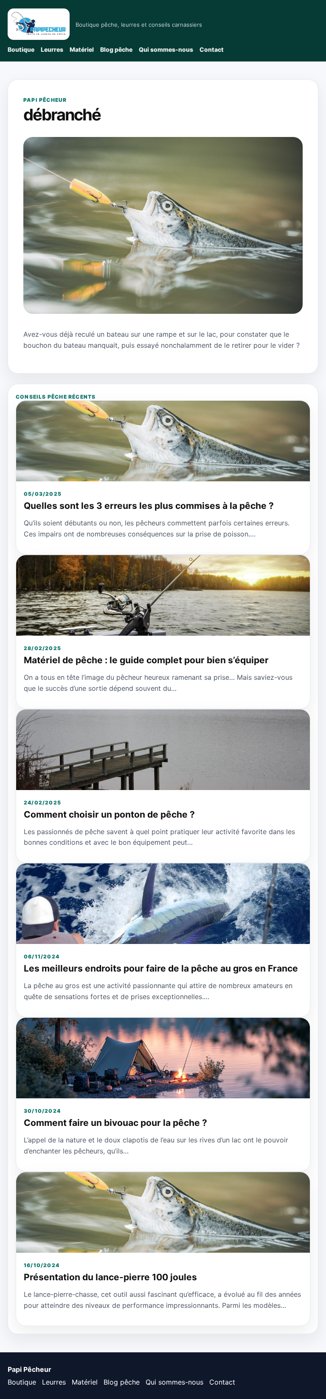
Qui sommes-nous (166, 49)
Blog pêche (116, 49)
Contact (212, 49)
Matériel (82, 49)
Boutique (21, 49)
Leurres (52, 49)
